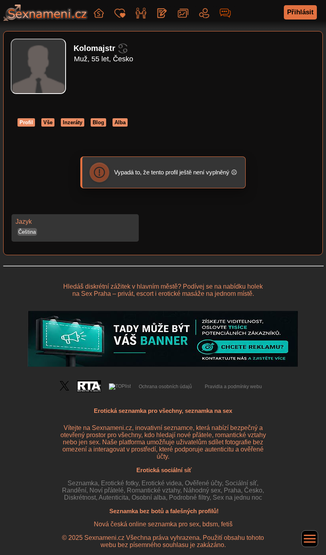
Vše (47, 122)
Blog (98, 122)
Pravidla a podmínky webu (233, 386)
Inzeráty (72, 122)
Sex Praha (96, 293)
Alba (120, 122)
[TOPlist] (120, 386)
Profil (26, 122)
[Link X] (64, 389)
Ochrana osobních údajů (165, 386)
